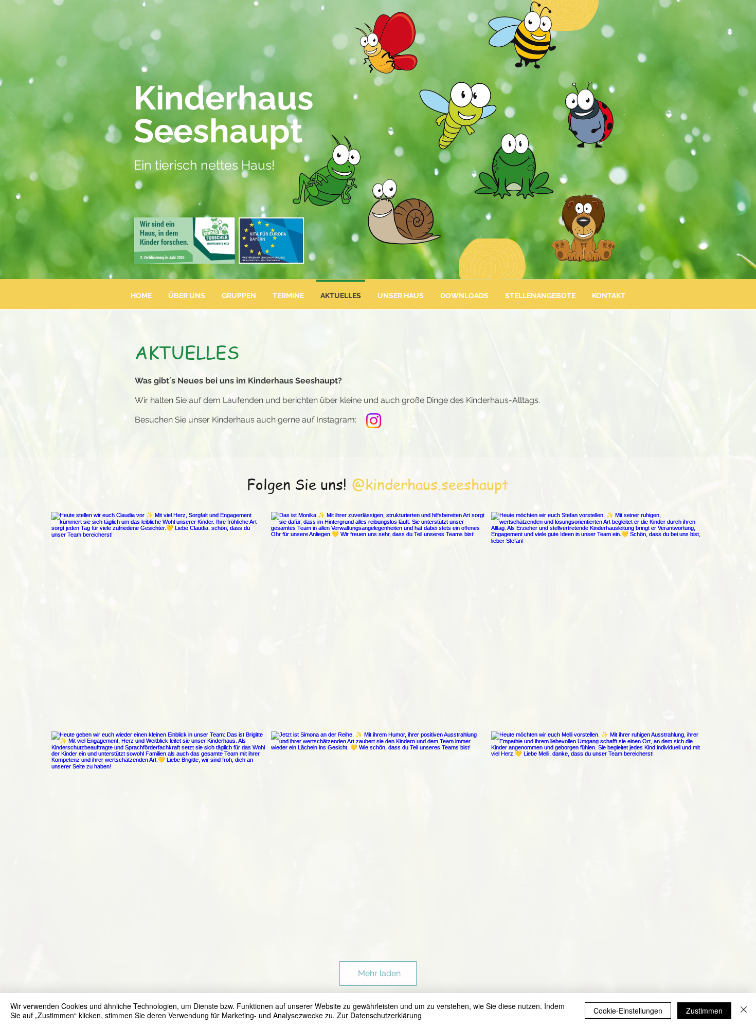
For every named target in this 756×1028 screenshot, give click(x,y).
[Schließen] (743, 1010)
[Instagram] (374, 421)
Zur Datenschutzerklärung (379, 1015)
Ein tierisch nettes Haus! (204, 165)
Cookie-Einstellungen (627, 1010)
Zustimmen (704, 1010)
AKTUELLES (187, 351)
